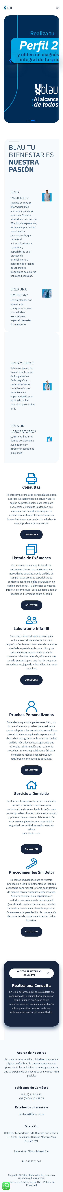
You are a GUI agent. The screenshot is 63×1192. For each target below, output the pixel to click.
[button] (10, 60)
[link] (31, 69)
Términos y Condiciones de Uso (24, 1182)
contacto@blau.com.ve (31, 1114)
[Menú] (57, 7)
